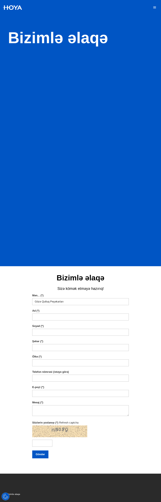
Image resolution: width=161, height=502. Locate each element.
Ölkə (35, 356)
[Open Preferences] (5, 496)
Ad (34, 310)
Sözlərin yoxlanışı (43, 422)
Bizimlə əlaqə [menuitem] (13, 494)
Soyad (36, 326)
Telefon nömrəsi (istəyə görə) (50, 371)
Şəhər (35, 341)
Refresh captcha (68, 422)
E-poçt (36, 387)
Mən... (36, 295)
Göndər (40, 454)
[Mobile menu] (154, 7)
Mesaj (35, 402)
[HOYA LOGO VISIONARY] (12, 7)
